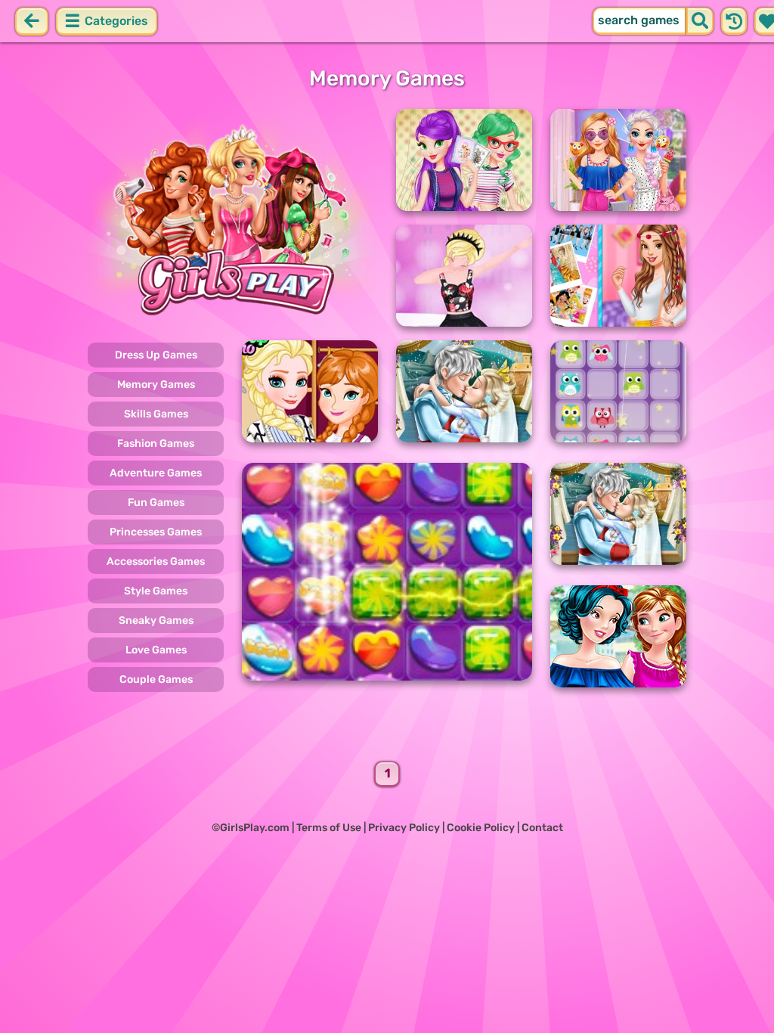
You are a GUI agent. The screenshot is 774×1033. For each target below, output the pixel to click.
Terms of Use (328, 827)
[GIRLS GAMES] (233, 218)
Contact (542, 827)
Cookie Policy (481, 827)
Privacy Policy (404, 827)
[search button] (700, 21)
